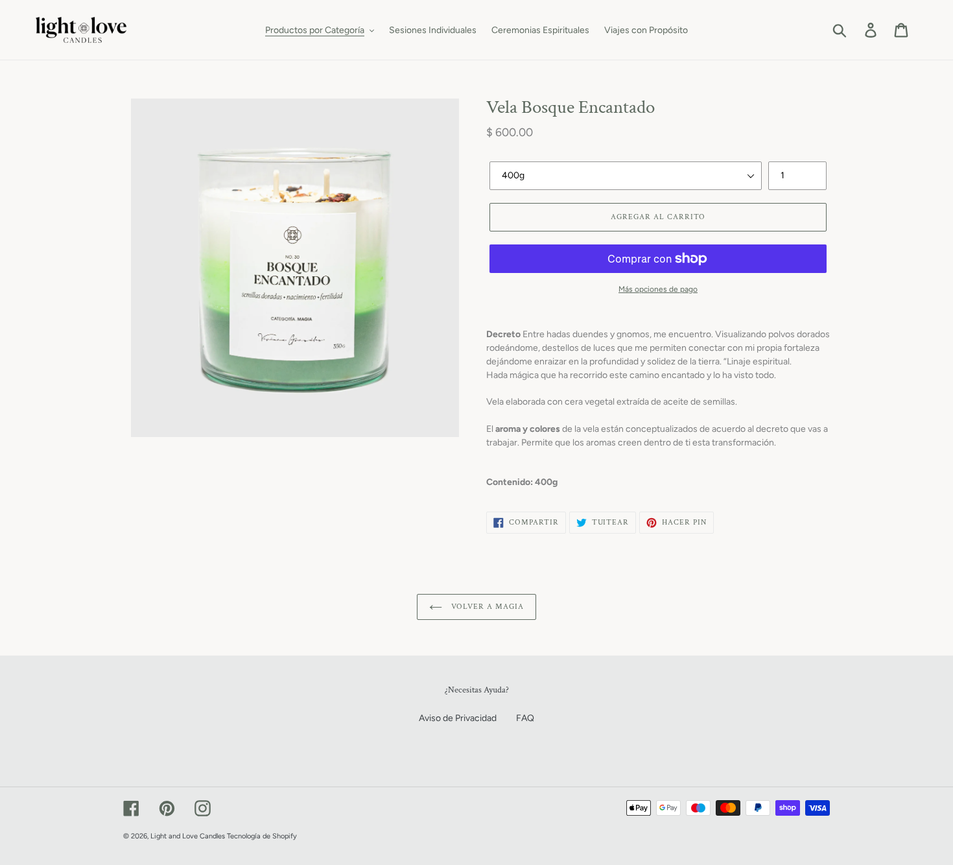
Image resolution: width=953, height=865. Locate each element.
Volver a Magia (486, 606)
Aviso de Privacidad (458, 718)
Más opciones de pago (658, 289)
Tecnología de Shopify (262, 836)
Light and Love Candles (187, 836)
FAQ (525, 718)
